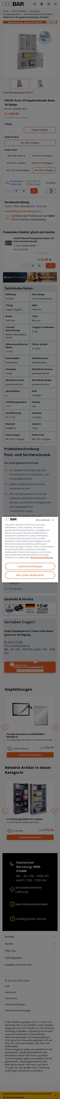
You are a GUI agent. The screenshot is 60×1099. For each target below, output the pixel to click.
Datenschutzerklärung (41, 557)
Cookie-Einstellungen (30, 566)
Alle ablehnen (43, 520)
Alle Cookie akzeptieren (30, 575)
